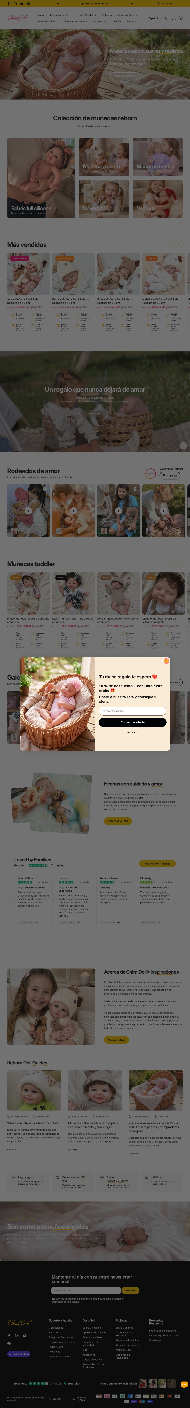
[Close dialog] (166, 661)
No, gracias (132, 732)
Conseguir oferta (133, 722)
